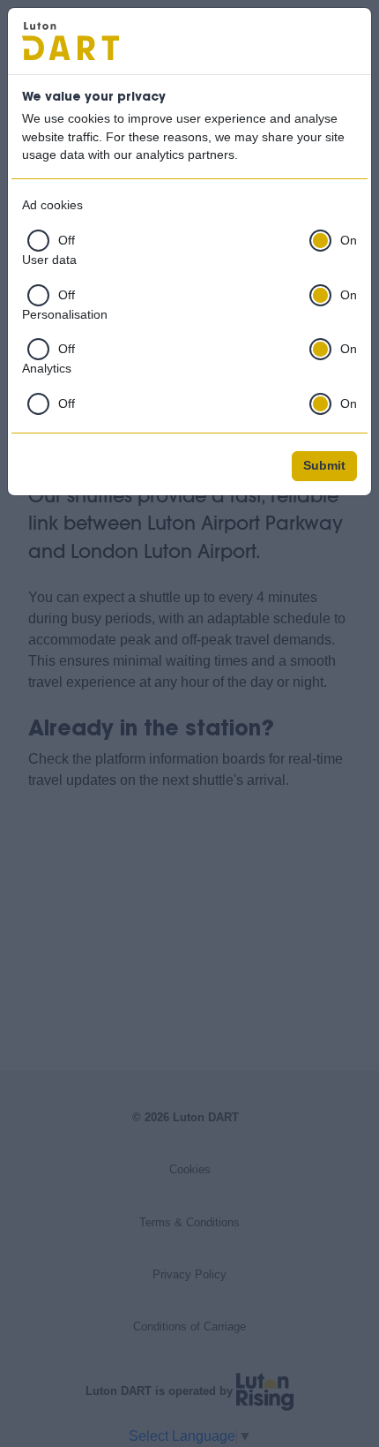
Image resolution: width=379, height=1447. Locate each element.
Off (66, 240)
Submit (324, 465)
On (348, 240)
